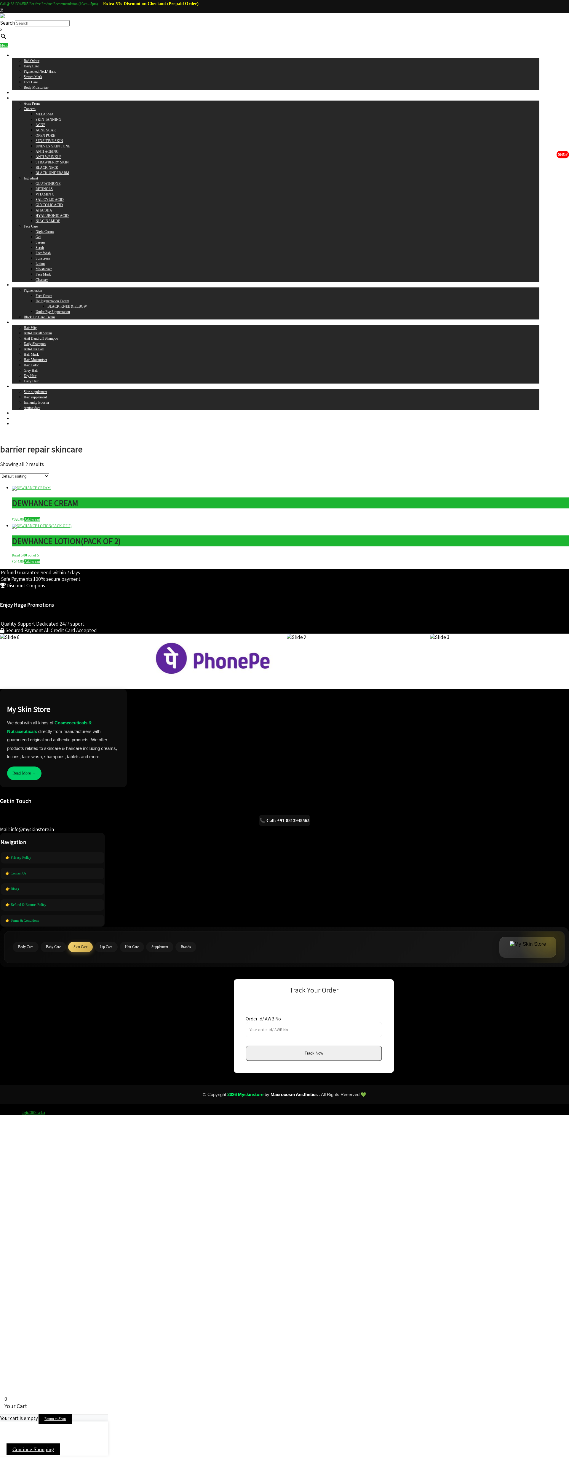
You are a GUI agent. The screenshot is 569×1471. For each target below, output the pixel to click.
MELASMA (45, 114)
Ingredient (31, 178)
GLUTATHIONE (48, 184)
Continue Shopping (33, 1449)
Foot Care (31, 82)
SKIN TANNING (48, 119)
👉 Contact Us (15, 873)
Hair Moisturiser (35, 360)
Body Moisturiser (36, 87)
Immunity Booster (36, 402)
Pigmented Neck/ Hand (40, 71)
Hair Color (31, 365)
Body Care (19, 55)
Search (7, 23)
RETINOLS (44, 189)
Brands (17, 413)
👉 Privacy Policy (18, 857)
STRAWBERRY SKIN (52, 162)
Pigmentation (33, 290)
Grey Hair (31, 370)
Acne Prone (32, 103)
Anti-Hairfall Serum (38, 333)
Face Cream (44, 296)
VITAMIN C (45, 194)
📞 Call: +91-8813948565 (285, 820)
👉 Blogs (12, 889)
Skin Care (19, 98)
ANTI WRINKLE (48, 157)
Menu (4, 45)
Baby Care (19, 93)
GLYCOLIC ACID (49, 205)
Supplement (20, 386)
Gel (38, 237)
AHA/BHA (44, 210)
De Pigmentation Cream (52, 301)
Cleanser (42, 280)
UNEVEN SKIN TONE (53, 146)
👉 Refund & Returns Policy (25, 905)
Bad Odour (31, 61)
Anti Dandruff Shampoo (41, 338)
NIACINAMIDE (48, 221)
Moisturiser (44, 269)
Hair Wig (30, 328)
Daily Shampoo (35, 344)
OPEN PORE (45, 135)
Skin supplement (35, 392)
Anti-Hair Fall (34, 349)
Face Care (31, 226)
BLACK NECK (47, 168)
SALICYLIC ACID (50, 200)
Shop (563, 154)
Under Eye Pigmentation (53, 312)
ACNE (40, 125)
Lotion (40, 264)
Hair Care (18, 322)
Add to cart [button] (32, 519)
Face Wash (43, 253)
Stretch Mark (33, 77)
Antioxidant (32, 408)
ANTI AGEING (47, 152)
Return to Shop (55, 1419)
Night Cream (45, 232)
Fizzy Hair (31, 381)
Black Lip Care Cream (39, 317)
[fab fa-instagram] (1, 10)
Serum (40, 242)
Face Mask (43, 274)
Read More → (24, 773)
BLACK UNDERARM (52, 173)
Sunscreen (43, 258)
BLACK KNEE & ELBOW (67, 306)
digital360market (33, 1113)
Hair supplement (35, 397)
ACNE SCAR (46, 130)
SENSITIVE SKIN (49, 141)
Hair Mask (31, 354)
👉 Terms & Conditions (22, 920)
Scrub (40, 248)
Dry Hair (30, 376)
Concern (30, 109)
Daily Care (31, 66)
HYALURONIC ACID (52, 216)
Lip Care (18, 285)
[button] (314, 1053)
